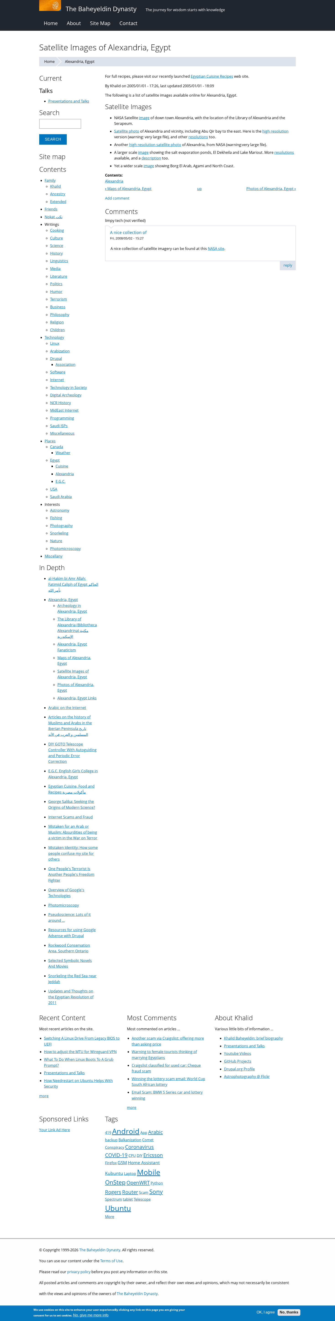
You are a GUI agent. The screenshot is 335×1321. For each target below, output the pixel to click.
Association (65, 364)
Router (130, 1191)
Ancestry (57, 193)
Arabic (155, 1132)
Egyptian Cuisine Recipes (212, 76)
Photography (61, 525)
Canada (56, 446)
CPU (132, 1155)
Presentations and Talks (68, 101)
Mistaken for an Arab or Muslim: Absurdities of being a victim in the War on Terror (72, 832)
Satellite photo (126, 131)
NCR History (60, 402)
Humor (56, 291)
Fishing (56, 517)
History (56, 253)
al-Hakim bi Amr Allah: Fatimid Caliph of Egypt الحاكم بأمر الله (73, 584)
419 (108, 1132)
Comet (148, 1139)
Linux (54, 343)
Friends (51, 209)
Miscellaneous (62, 433)
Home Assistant (144, 1162)
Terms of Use (111, 1260)
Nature (56, 540)
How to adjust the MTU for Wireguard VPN (80, 1051)
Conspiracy (114, 1147)
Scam (143, 1192)
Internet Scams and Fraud (70, 817)
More (109, 1216)
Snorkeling (59, 533)
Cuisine (62, 466)
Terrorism (58, 299)
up (199, 188)
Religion (57, 322)
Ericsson (153, 1155)
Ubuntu (118, 1208)
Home (51, 23)
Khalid (55, 186)
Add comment (117, 198)
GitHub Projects (237, 1061)
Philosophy (59, 314)
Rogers (113, 1191)
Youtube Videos (237, 1053)
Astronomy (59, 510)
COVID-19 (116, 1155)
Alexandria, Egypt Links (77, 698)
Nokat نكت (53, 216)
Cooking (57, 230)
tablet (128, 1199)
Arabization (60, 351)
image (144, 117)
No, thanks (289, 1312)
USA (53, 489)
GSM (122, 1162)
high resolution (275, 131)
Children (57, 329)
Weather (63, 452)
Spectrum (113, 1199)
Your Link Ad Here (54, 1129)
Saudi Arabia (61, 496)
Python (157, 1183)
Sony (156, 1192)
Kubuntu (114, 1173)
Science (56, 245)
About (74, 23)
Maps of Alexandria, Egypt (128, 188)
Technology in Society (68, 387)
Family (50, 180)
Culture (56, 238)
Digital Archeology (65, 395)
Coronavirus (139, 1146)
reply (287, 265)
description (151, 158)
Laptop (130, 1173)
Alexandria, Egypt (80, 61)
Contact (128, 23)
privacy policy (78, 1271)
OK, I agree (266, 1312)
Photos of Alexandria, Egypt (271, 188)
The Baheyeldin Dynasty (99, 1249)
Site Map (100, 23)
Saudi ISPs (59, 425)
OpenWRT (138, 1182)
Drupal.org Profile (239, 1069)
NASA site (216, 248)
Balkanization (130, 1139)
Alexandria (114, 181)
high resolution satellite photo (155, 144)
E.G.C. (60, 481)
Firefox (111, 1162)
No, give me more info (90, 1315)
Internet (57, 379)
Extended (58, 201)
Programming (62, 418)
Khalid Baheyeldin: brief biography (253, 1038)
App (143, 1132)
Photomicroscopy (65, 548)
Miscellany (53, 556)
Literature (58, 276)
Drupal (56, 358)
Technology (54, 337)
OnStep (115, 1182)
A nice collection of (128, 232)
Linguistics (59, 260)
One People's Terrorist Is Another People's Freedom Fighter (71, 874)
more (44, 1095)
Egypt (55, 460)
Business (57, 306)
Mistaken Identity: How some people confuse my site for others (73, 853)
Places (50, 441)
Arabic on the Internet (67, 707)
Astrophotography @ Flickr (247, 1076)
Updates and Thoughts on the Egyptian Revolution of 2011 (70, 997)
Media (55, 268)
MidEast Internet (64, 410)
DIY (139, 1155)
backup (111, 1139)
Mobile (148, 1172)
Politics (56, 283)
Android (125, 1131)
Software (57, 372)
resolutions (198, 136)
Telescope (142, 1199)
